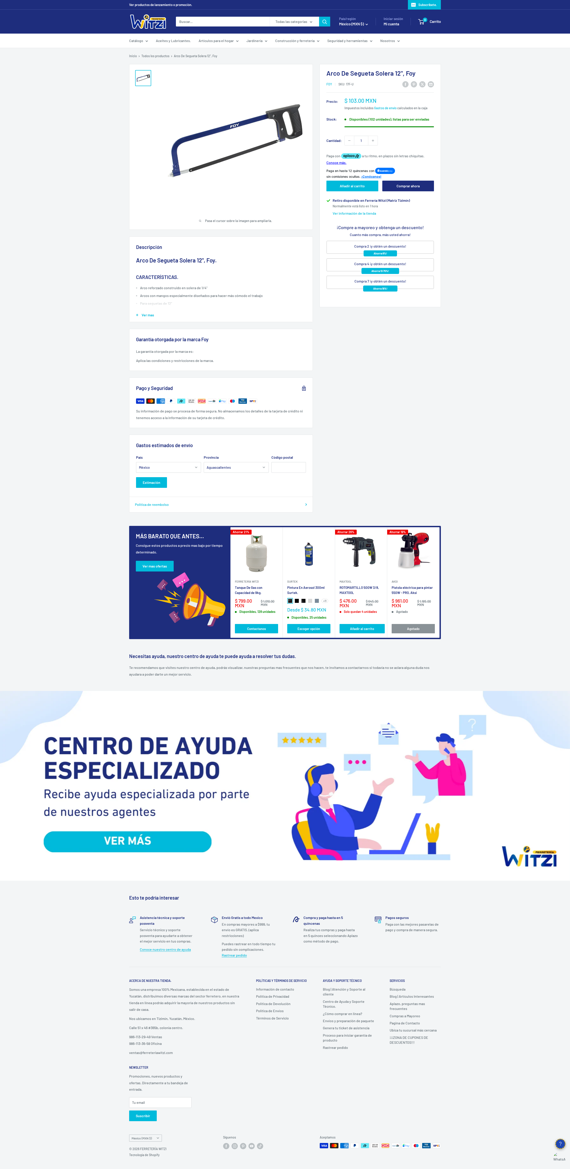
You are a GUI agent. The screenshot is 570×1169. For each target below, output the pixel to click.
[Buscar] (324, 21)
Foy (329, 84)
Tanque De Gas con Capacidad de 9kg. (248, 590)
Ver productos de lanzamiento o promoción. (160, 5)
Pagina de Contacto (405, 1023)
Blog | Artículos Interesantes (412, 996)
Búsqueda (397, 989)
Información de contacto (275, 989)
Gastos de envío (385, 108)
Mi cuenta (391, 24)
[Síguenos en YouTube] (251, 1146)
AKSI (395, 581)
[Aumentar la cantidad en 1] (373, 140)
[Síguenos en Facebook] (226, 1146)
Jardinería (254, 40)
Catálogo (136, 40)
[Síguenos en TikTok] (260, 1146)
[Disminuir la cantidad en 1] (349, 140)
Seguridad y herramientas (347, 40)
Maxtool (346, 581)
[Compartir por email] (431, 84)
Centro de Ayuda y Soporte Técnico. (343, 1003)
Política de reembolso (152, 504)
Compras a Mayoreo (405, 1016)
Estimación (151, 482)
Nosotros (387, 40)
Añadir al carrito (352, 186)
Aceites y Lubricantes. (173, 40)
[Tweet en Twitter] (422, 84)
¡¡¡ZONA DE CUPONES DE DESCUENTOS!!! (409, 1039)
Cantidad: (334, 140)
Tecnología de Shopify (144, 1155)
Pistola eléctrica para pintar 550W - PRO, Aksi (412, 590)
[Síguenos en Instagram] (235, 1146)
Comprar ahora (408, 186)
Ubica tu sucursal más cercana (413, 1030)
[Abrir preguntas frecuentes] (560, 1144)
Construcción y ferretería (295, 40)
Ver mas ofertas (154, 566)
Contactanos (256, 629)
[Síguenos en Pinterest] (243, 1146)
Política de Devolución (273, 1003)
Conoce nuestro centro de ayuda (165, 949)
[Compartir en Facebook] (405, 84)
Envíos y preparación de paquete (348, 1021)
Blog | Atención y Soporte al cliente (344, 991)
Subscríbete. (427, 5)
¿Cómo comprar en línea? (342, 1014)
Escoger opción (308, 629)
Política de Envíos (270, 1011)
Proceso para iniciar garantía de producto (347, 1037)
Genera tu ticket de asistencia (346, 1028)
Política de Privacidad (272, 996)
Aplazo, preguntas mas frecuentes (407, 1006)
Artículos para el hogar (216, 40)
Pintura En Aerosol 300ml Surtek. (306, 590)
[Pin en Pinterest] (414, 84)
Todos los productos (155, 56)
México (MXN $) (142, 1138)
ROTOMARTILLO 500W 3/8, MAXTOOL (359, 590)
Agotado (413, 629)
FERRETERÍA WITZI (247, 581)
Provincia (211, 457)
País (139, 457)
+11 (324, 600)
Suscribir (143, 1116)
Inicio (133, 56)
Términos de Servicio (272, 1018)
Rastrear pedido (234, 955)
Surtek (292, 581)
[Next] (440, 582)
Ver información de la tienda (354, 213)
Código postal (282, 457)
